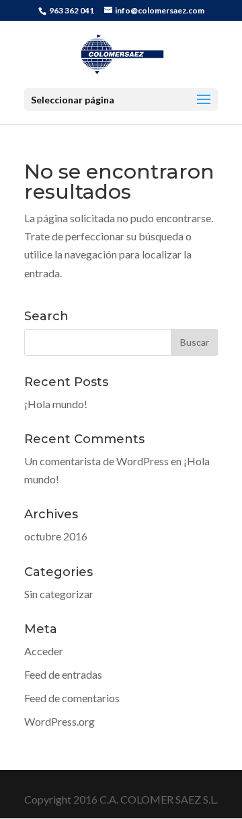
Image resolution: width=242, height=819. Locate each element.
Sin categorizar (58, 593)
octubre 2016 (55, 536)
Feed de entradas (63, 674)
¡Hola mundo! (55, 403)
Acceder (43, 650)
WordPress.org (59, 721)
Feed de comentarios (72, 697)
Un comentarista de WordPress (96, 460)
